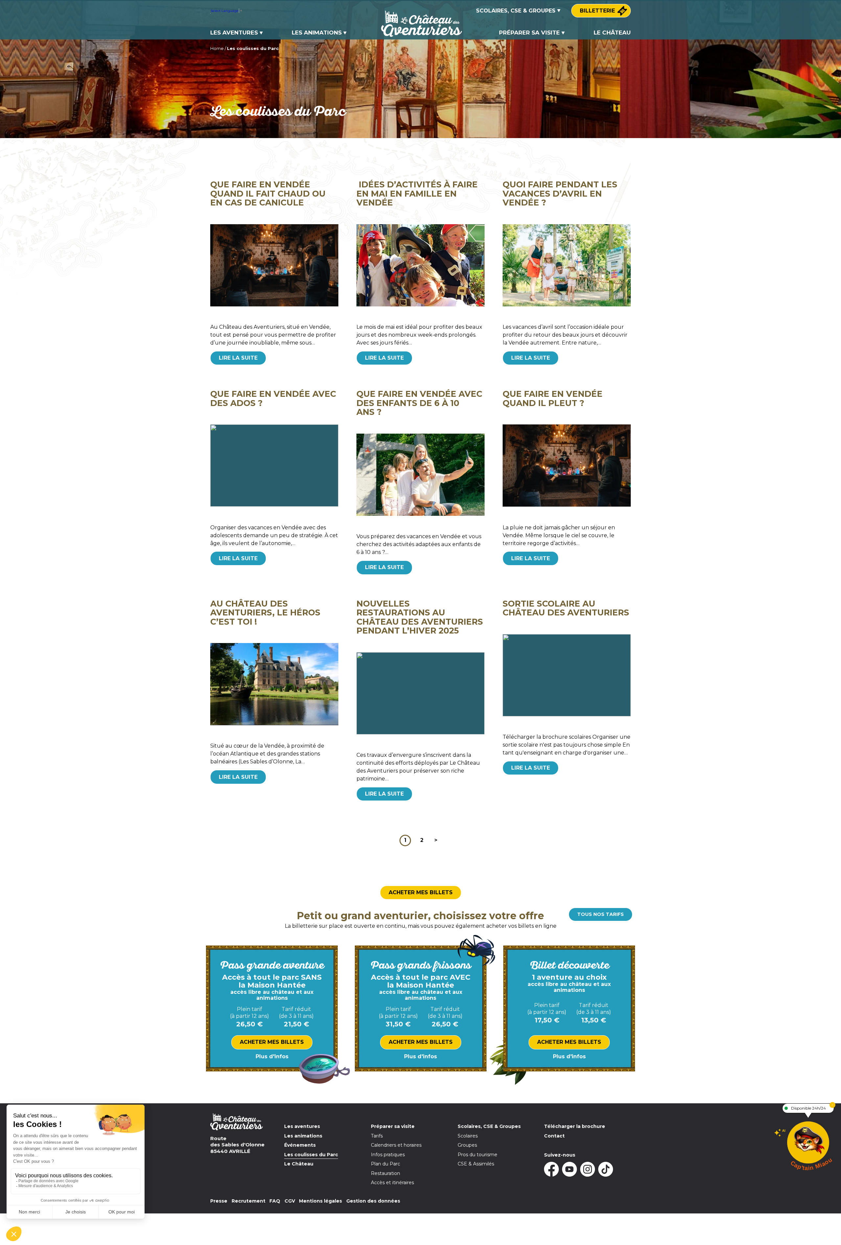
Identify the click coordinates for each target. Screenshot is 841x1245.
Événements (300, 1145)
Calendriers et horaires (396, 1145)
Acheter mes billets (421, 892)
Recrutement (248, 1201)
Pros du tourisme (477, 1155)
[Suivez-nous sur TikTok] (605, 1169)
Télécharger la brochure (574, 1126)
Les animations (317, 32)
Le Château (612, 32)
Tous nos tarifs (600, 914)
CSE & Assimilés (476, 1164)
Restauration (385, 1173)
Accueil (393, 11)
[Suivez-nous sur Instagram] (587, 1169)
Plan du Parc (385, 1164)
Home (217, 48)
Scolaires (468, 1136)
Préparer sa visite (529, 32)
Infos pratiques (388, 1155)
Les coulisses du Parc (311, 1155)
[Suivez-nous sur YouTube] (569, 1169)
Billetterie (597, 11)
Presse (218, 1201)
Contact (554, 1136)
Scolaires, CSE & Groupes (516, 10)
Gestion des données (373, 1201)
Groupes (467, 1145)
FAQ (274, 1201)
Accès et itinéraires (392, 1182)
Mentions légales (320, 1201)
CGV (289, 1201)
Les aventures (234, 32)
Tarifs (377, 1136)
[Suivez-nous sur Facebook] (551, 1169)
